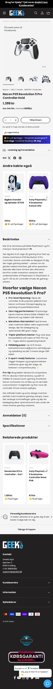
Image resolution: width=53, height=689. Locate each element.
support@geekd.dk (12, 571)
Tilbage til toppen (26, 529)
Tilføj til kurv (35, 120)
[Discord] (37, 677)
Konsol (13, 21)
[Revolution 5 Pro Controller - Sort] (14, 454)
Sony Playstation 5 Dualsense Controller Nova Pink (38, 476)
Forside (6, 21)
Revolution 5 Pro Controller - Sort (13, 473)
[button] (48, 13)
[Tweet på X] (9, 158)
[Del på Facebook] (14, 158)
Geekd (11, 621)
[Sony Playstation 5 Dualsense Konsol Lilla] (39, 183)
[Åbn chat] (47, 683)
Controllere (23, 21)
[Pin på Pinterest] (20, 158)
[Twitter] (32, 677)
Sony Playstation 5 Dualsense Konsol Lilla (38, 202)
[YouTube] (19, 677)
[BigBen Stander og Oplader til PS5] (14, 183)
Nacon (6, 89)
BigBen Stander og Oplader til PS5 (14, 201)
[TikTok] (27, 677)
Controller (37, 89)
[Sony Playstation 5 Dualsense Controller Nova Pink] (39, 454)
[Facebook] (15, 677)
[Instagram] (23, 677)
